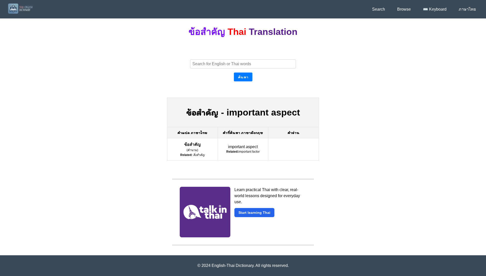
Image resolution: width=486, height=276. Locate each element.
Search (378, 9)
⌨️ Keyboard (435, 9)
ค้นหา (243, 77)
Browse (404, 9)
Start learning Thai (254, 213)
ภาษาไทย (467, 9)
